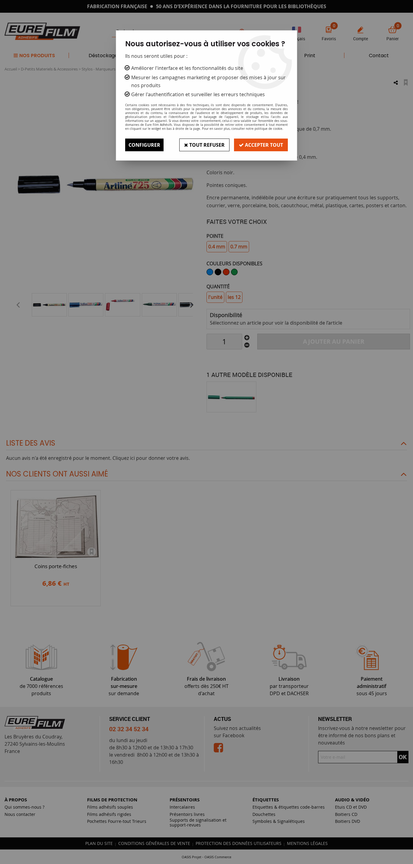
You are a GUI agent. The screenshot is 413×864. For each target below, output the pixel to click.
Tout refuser (206, 145)
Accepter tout (263, 145)
